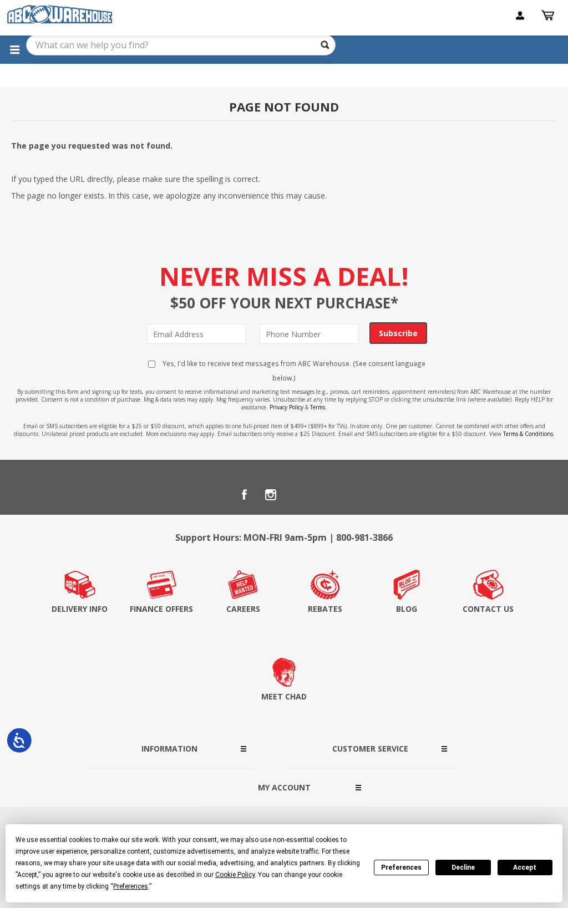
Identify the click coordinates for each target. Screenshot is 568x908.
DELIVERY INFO (80, 608)
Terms (317, 407)
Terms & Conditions (528, 434)
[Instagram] (271, 495)
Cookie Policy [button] (235, 875)
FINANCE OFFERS (161, 608)
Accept (524, 867)
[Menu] (14, 49)
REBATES (325, 608)
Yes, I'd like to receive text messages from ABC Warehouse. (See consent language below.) (293, 370)
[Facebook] (244, 495)
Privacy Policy (286, 407)
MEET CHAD (284, 696)
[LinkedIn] (297, 495)
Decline (463, 867)
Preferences (401, 867)
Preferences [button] (130, 886)
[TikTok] (324, 495)
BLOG (406, 608)
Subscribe (398, 333)
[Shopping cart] (549, 15)
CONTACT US (488, 608)
